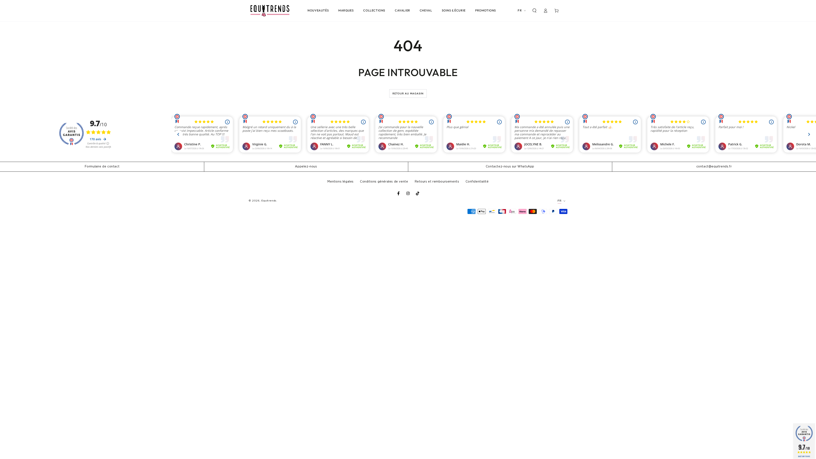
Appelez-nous (306, 166)
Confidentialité (477, 181)
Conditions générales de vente (384, 181)
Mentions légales (340, 181)
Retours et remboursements (437, 181)
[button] (534, 10)
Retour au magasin (408, 93)
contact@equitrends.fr (714, 166)
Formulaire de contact (102, 166)
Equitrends (268, 200)
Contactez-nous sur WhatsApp (510, 166)
